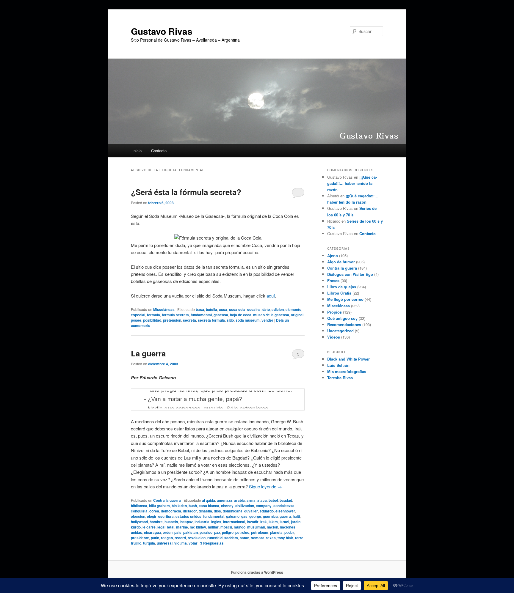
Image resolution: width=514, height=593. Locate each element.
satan (244, 537)
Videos (333, 337)
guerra (285, 516)
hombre (156, 521)
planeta (276, 532)
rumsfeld (214, 537)
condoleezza (283, 505)
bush (193, 505)
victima (180, 543)
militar (213, 527)
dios (217, 511)
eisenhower (285, 511)
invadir (252, 521)
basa (200, 309)
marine (182, 527)
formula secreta (175, 314)
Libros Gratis (339, 293)
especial (138, 314)
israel (284, 521)
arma (251, 500)
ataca (262, 500)
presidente (140, 537)
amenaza (224, 500)
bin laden (179, 505)
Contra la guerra (167, 500)
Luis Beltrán (338, 365)
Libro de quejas (341, 287)
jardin (295, 521)
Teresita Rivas (340, 377)
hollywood (139, 521)
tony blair (285, 537)
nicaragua (152, 532)
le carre (149, 527)
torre (299, 537)
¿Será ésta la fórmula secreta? (186, 191)
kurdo (136, 527)
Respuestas (212, 543)
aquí (271, 295)
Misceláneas (164, 309)
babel (273, 500)
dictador (190, 511)
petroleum (259, 532)
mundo (239, 527)
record (180, 537)
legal (161, 527)
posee (136, 320)
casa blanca (209, 505)
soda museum (248, 320)
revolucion (197, 537)
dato (266, 309)
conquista (139, 511)
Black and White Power (348, 359)
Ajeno (332, 255)
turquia (149, 543)
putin (155, 537)
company (264, 505)
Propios (334, 312)
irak (263, 521)
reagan (167, 537)
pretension (172, 320)
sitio (230, 320)
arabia (239, 500)
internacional (234, 521)
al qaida (208, 500)
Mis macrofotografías (346, 371)
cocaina (254, 309)
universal (165, 543)
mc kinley (198, 527)
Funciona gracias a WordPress (257, 572)
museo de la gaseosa (271, 314)
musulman (256, 527)
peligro (228, 532)
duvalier (251, 511)
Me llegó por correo (345, 299)
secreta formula (211, 320)
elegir (151, 516)
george (255, 516)
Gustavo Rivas (161, 31)
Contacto (159, 150)
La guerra (148, 353)
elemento (293, 309)
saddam (231, 537)
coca (223, 309)
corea (154, 511)
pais (177, 532)
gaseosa (221, 314)
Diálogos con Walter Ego (350, 274)
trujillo (136, 543)
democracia (171, 511)
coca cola (237, 309)
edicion (278, 309)
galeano (232, 516)
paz (217, 532)
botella (211, 309)
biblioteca (139, 505)
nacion (272, 527)
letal (170, 527)
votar (193, 543)
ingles (216, 521)
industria (202, 521)
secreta (189, 320)
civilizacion (244, 505)
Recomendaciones (344, 324)
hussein (171, 521)
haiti (296, 516)
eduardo (267, 511)
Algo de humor (341, 262)
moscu (226, 527)
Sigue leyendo (265, 486)
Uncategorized (340, 331)
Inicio (137, 150)
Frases (333, 280)
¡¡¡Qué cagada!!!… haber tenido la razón (352, 183)
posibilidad (152, 320)
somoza (257, 537)
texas (271, 537)
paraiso (206, 532)
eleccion (138, 516)
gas (244, 516)
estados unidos (188, 516)
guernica (270, 516)
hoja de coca (240, 314)
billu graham (159, 505)
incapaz (186, 521)
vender (267, 320)
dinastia (205, 511)
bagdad (286, 500)
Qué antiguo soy (342, 318)
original (297, 314)
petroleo (242, 532)
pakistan (190, 532)
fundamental (201, 314)
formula (153, 314)
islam (273, 521)
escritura (166, 516)
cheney (227, 505)
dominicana (232, 511)
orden (168, 532)
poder (289, 532)
